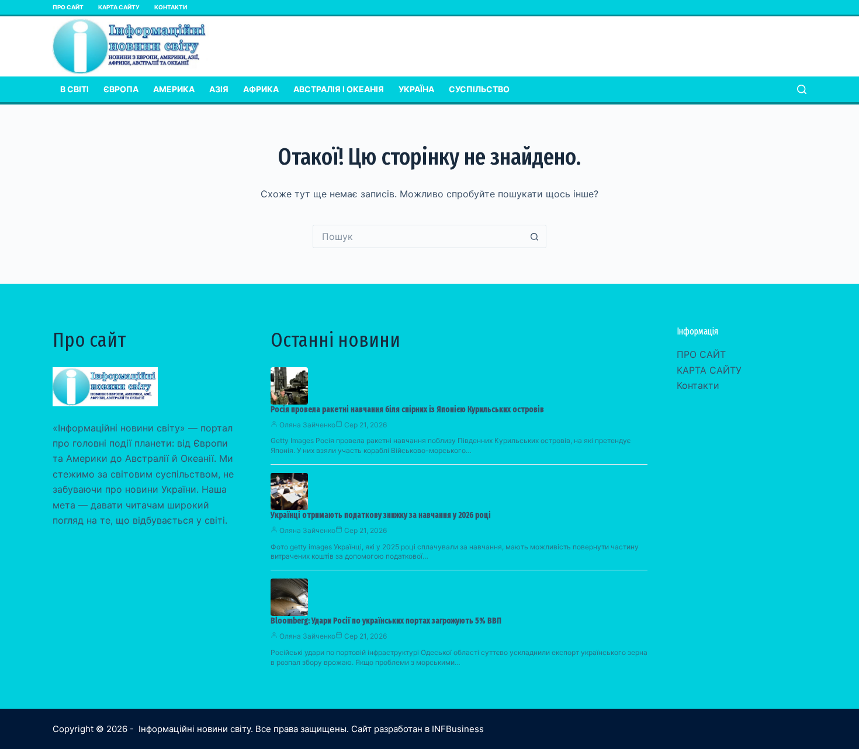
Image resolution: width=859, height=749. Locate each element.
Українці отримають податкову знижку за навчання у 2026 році (381, 515)
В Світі (74, 89)
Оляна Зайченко (307, 424)
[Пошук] (801, 89)
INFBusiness (458, 728)
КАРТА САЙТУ (119, 7)
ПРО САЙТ (68, 7)
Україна (416, 89)
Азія (218, 89)
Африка (261, 89)
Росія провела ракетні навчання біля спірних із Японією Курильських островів (407, 409)
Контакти (170, 7)
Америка (174, 89)
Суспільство (479, 89)
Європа (120, 89)
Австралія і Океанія (338, 89)
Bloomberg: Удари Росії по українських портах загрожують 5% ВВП (386, 621)
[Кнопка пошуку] (534, 236)
